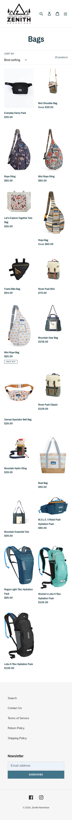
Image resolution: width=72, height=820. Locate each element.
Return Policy (16, 728)
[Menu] (65, 14)
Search (12, 698)
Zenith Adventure (40, 807)
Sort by (9, 53)
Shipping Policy (17, 738)
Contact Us (15, 708)
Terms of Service (18, 718)
